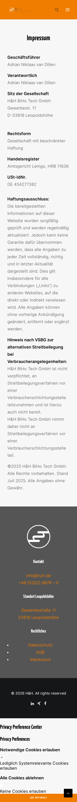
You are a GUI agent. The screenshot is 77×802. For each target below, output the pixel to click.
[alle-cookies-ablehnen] (1, 785)
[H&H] (19, 10)
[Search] (55, 10)
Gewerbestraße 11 (38, 610)
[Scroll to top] (68, 792)
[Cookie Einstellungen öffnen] (7, 796)
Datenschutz (40, 645)
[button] (67, 9)
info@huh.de (38, 575)
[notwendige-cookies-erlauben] (1, 757)
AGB (40, 652)
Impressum (40, 659)
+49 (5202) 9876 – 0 (38, 582)
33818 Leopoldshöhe (38, 617)
